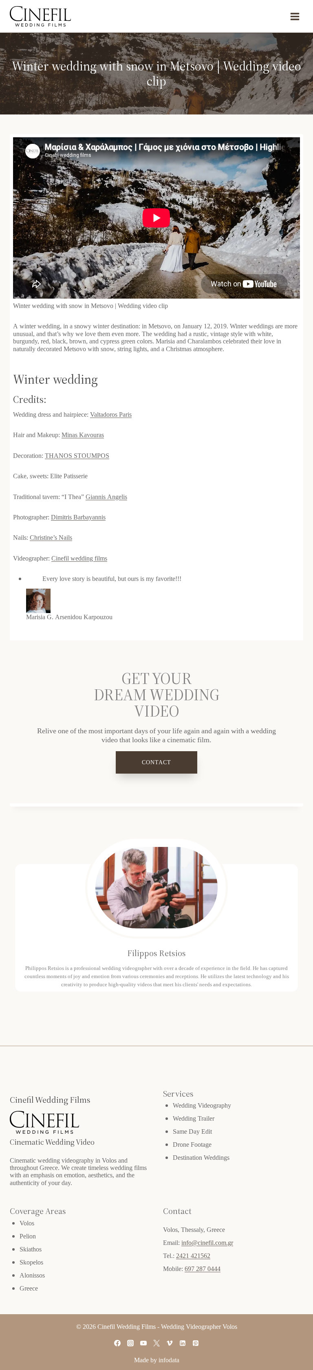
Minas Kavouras (83, 434)
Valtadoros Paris (111, 414)
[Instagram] (130, 1343)
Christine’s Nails (51, 537)
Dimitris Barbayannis (78, 516)
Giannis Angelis (106, 496)
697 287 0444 (202, 1268)
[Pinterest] (195, 1343)
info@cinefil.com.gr (207, 1242)
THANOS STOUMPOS (77, 455)
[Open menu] (294, 16)
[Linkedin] (182, 1343)
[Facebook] (117, 1343)
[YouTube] (143, 1343)
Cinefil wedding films (79, 558)
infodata (169, 1359)
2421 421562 (193, 1255)
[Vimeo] (169, 1343)
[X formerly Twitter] (156, 1343)
